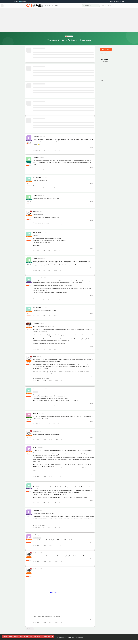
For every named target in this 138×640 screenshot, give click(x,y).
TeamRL (70, 637)
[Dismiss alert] (52, 636)
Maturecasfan (39, 198)
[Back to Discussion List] (2, 5)
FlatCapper (38, 538)
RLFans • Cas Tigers (120, 1)
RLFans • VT (112, 1)
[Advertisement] (69, 19)
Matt (36, 235)
